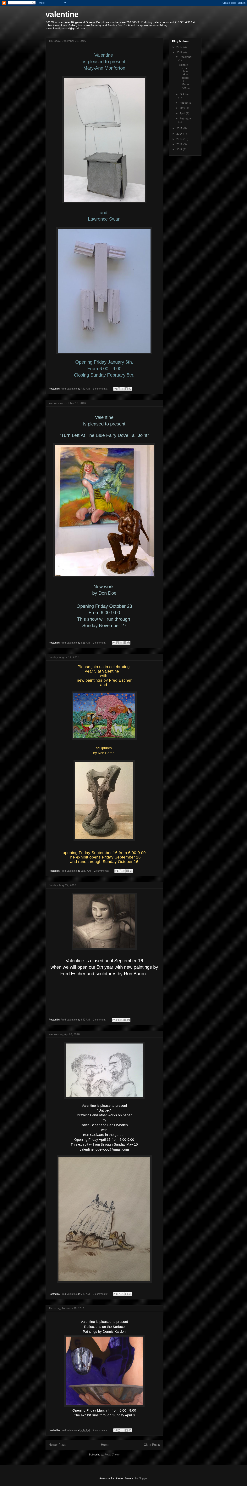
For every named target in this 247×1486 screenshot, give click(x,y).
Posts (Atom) (112, 1454)
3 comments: (100, 388)
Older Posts (152, 1444)
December (186, 56)
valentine (62, 14)
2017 (179, 47)
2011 (179, 149)
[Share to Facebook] (126, 389)
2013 (179, 139)
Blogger (143, 1478)
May (183, 107)
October (184, 94)
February (185, 118)
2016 (179, 52)
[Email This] (115, 389)
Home (105, 1444)
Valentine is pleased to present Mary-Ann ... (184, 76)
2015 (179, 128)
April (183, 113)
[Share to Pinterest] (130, 389)
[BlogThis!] (119, 389)
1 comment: (100, 642)
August (184, 102)
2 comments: (102, 870)
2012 (179, 144)
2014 (179, 133)
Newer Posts (57, 1444)
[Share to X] (122, 389)
